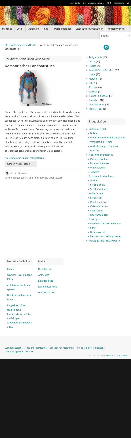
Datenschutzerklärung (93, 3)
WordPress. (122, 355)
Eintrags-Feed (45, 280)
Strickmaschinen (99, 189)
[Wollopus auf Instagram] (106, 47)
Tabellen (94, 172)
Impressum (119, 3)
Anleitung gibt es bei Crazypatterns (24, 158)
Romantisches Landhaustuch (30, 66)
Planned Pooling (99, 159)
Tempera (109, 355)
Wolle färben (96, 193)
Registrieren (45, 269)
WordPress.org (46, 292)
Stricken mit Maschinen (101, 176)
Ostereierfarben (99, 206)
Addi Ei (94, 180)
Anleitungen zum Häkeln (23, 45)
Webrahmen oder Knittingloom (107, 137)
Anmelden (43, 275)
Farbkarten (96, 197)
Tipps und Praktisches (101, 154)
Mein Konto (74, 3)
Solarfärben (96, 210)
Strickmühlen (97, 184)
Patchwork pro (98, 202)
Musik (10, 269)
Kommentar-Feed (47, 286)
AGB (109, 3)
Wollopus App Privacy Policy (104, 240)
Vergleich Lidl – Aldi (101, 142)
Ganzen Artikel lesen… (19, 164)
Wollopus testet (97, 129)
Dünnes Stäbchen (100, 163)
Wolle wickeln (97, 167)
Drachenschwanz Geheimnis (105, 223)
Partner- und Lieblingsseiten (105, 236)
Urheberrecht (97, 232)
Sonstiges (94, 219)
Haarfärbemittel (99, 215)
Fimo (93, 227)
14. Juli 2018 (19, 173)
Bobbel (94, 133)
